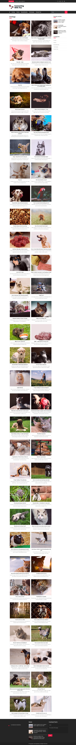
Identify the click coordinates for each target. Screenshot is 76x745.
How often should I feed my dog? (41, 226)
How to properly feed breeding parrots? (41, 202)
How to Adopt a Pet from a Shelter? (41, 619)
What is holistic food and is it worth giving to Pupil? (41, 272)
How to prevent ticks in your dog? (41, 642)
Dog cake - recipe (20, 62)
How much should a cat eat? (41, 179)
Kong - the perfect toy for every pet (20, 156)
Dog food (20, 85)
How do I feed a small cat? (41, 364)
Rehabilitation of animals (41, 596)
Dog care (20, 179)
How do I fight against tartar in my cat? (41, 665)
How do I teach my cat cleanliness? (20, 642)
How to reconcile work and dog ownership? (41, 479)
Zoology (13, 12)
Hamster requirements (41, 456)
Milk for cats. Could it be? (20, 341)
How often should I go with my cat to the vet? (20, 573)
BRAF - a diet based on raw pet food (41, 341)
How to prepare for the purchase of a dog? (20, 713)
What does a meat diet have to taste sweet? (20, 410)
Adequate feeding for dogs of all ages (20, 318)
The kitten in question (41, 433)
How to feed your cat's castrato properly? (20, 295)
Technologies (31, 12)
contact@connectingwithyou (16, 724)
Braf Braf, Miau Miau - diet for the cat (20, 249)
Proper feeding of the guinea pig (20, 479)
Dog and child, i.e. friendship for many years (41, 503)
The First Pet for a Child (20, 619)
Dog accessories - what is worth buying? (20, 37)
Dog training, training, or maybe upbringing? (20, 433)
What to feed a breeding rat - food (41, 109)
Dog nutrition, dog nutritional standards (20, 202)
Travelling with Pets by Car (41, 573)
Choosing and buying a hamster (20, 503)
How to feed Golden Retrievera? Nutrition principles (41, 249)
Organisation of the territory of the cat (20, 456)
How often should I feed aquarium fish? (41, 132)
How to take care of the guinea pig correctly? (20, 549)
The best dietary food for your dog (20, 226)
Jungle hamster (20, 387)
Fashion (17, 12)
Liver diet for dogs (20, 272)
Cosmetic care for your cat (41, 713)
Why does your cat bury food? (20, 526)
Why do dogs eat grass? (20, 109)
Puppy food (41, 295)
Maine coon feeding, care (41, 318)
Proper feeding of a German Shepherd (41, 387)
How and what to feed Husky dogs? (41, 156)
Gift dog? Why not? (41, 688)
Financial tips (38, 12)
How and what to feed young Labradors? (20, 364)
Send (50, 735)
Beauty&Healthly (24, 12)
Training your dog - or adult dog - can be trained (20, 665)
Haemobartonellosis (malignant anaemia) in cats (41, 62)
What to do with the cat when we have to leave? (41, 526)
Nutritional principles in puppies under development (41, 410)
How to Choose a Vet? (20, 596)
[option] (28, 1)
